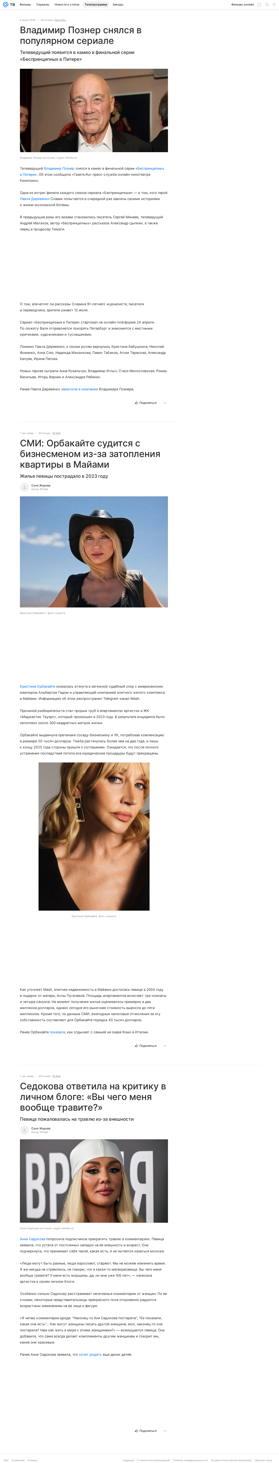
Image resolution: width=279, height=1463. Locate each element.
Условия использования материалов (231, 1460)
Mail (6, 1460)
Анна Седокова (32, 1239)
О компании (17, 1460)
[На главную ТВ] (11, 4)
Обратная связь (263, 1460)
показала (57, 1032)
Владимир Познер (59, 168)
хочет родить (90, 1354)
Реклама (32, 1460)
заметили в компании (79, 389)
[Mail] (5, 4)
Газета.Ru (60, 19)
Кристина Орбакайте (37, 686)
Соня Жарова (40, 485)
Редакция (128, 1460)
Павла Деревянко (35, 199)
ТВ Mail (56, 433)
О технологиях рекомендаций (153, 1460)
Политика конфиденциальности (190, 1460)
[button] (94, 111)
